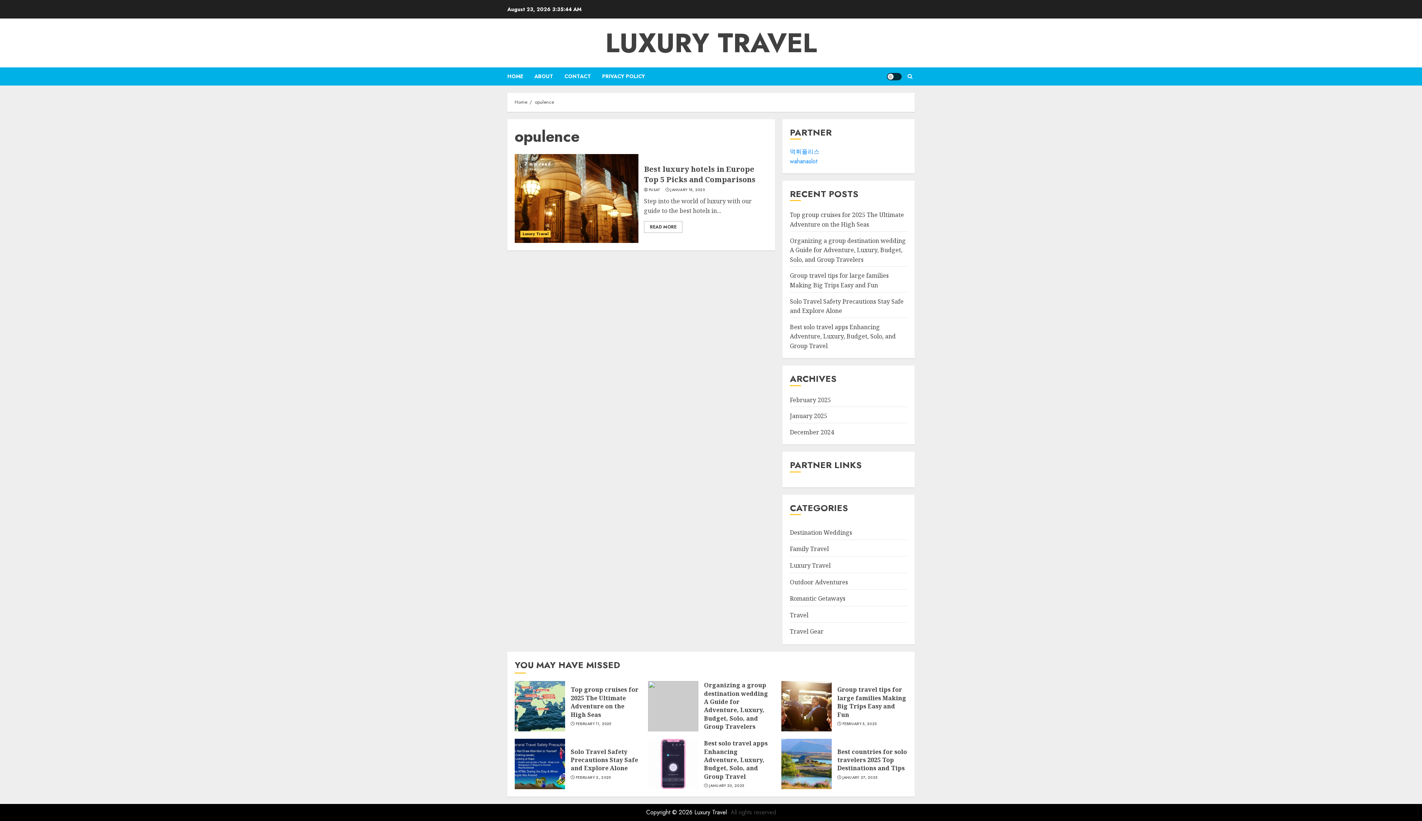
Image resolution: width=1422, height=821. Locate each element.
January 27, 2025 (860, 777)
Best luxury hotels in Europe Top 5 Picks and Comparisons (699, 174)
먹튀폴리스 (805, 151)
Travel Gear (807, 631)
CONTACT (577, 76)
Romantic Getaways (817, 598)
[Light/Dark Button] (894, 76)
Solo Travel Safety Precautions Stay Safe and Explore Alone (604, 760)
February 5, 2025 (859, 724)
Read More (663, 227)
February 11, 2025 (593, 724)
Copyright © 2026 (670, 812)
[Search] (910, 76)
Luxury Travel (711, 43)
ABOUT (543, 76)
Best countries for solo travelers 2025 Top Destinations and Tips (872, 760)
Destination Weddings (821, 532)
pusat (655, 190)
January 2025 (808, 416)
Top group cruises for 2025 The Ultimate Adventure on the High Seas (604, 701)
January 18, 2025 (687, 190)
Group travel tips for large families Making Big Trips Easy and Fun (871, 701)
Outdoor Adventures (819, 582)
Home (515, 76)
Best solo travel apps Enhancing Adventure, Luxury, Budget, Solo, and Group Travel (843, 336)
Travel (799, 615)
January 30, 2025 (726, 785)
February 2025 (810, 400)
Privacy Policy (623, 76)
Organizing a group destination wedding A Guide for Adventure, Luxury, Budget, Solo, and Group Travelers (848, 250)
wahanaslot (803, 161)
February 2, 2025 (593, 777)
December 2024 (812, 432)
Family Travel (809, 549)
